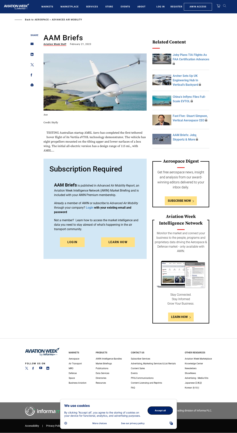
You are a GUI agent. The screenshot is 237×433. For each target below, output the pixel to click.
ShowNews (190, 373)
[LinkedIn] (47, 369)
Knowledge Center (194, 363)
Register (176, 6)
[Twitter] (26, 369)
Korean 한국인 (192, 387)
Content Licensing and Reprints (146, 383)
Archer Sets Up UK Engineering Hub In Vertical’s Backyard (185, 80)
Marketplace (70, 6)
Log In (160, 6)
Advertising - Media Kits (196, 378)
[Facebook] (33, 369)
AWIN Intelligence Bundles (109, 358)
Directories (101, 378)
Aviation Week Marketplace (198, 358)
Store (109, 6)
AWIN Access (198, 6)
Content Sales (138, 368)
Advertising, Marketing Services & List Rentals (153, 363)
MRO (71, 368)
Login (72, 242)
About (141, 6)
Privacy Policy (54, 425)
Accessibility (32, 425)
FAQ (133, 387)
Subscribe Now (179, 200)
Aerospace (42, 19)
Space (72, 378)
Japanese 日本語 (193, 383)
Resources (101, 383)
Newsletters (190, 368)
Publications (102, 368)
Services (92, 6)
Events (125, 6)
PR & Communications (142, 378)
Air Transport (75, 363)
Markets (47, 6)
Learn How (118, 242)
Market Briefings (104, 363)
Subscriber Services (140, 358)
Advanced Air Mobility (67, 19)
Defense (73, 373)
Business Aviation (77, 383)
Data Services (102, 373)
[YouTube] (40, 369)
